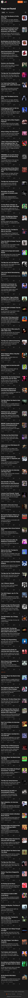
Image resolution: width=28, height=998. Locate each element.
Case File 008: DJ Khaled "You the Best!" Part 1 (10, 308)
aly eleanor (7, 693)
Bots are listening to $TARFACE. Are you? (10, 300)
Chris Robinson (8, 68)
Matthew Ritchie (8, 888)
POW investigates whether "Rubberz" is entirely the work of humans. (10, 773)
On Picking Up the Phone (8, 883)
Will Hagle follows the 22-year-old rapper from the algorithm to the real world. (10, 255)
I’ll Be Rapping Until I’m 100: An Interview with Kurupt (10, 109)
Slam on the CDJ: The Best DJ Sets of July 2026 (9, 230)
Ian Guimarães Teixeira (9, 717)
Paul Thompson (8, 36)
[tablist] (8, 12)
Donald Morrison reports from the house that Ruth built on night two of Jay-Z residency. (10, 565)
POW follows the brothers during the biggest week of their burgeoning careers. (9, 89)
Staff (5, 588)
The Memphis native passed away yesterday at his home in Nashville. (9, 794)
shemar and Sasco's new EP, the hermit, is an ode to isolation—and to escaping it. (10, 33)
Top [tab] (7, 12)
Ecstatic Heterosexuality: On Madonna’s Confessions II (9, 540)
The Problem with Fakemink (9, 952)
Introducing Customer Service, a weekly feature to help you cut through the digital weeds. (10, 854)
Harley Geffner (7, 345)
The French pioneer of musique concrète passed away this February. (10, 691)
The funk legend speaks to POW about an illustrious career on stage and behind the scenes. (10, 147)
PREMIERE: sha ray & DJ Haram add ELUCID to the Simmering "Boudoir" (9, 156)
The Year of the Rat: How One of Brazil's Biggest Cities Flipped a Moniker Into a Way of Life (10, 710)
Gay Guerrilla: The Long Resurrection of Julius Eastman (10, 482)
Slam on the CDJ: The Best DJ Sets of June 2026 (9, 550)
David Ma (8, 523)
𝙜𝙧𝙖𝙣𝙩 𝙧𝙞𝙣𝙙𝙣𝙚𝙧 (9, 775)
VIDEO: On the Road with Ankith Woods (10, 251)
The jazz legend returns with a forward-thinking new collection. (10, 474)
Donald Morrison (8, 267)
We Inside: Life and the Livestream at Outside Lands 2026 (9, 193)
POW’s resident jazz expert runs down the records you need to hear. (10, 65)
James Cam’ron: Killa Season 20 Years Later (10, 445)
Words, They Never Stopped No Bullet (10, 872)
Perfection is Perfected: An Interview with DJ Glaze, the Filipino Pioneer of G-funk (9, 285)
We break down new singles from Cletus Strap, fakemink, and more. (10, 265)
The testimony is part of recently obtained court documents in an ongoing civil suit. (10, 427)
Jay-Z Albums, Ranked (7, 583)
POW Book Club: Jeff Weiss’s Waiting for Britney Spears (9, 412)
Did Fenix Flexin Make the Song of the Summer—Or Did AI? (10, 769)
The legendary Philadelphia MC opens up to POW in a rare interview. (10, 392)
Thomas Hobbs (10, 114)
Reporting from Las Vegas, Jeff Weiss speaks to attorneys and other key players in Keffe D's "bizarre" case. (9, 174)
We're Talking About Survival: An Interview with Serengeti (10, 839)
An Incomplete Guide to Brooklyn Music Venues (10, 814)
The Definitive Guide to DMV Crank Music (9, 894)
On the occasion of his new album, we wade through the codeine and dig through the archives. (10, 381)
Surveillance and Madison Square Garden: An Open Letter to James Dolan (10, 964)
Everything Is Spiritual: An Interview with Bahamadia (8, 389)
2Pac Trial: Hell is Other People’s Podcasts (10, 120)
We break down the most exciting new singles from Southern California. (10, 343)
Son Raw (6, 611)
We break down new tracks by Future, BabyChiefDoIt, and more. (10, 642)
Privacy (12, 991)
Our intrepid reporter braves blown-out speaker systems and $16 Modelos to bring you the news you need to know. (10, 818)
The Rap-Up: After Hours (8, 862)
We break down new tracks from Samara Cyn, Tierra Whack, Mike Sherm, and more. (10, 783)
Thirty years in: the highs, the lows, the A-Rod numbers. (10, 620)
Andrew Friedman (10, 740)
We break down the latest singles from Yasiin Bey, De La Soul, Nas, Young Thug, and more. (10, 75)
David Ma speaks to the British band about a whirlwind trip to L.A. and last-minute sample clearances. (10, 831)
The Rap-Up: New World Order (9, 435)
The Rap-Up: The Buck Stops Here (10, 699)
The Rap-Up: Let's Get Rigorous (10, 262)
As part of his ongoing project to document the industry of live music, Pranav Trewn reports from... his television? (9, 197)
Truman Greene (7, 820)
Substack (8, 996)
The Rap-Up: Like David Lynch (9, 181)
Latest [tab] (3, 12)
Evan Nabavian (8, 509)
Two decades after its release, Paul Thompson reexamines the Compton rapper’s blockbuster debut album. (9, 55)
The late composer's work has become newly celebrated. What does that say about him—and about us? (10, 485)
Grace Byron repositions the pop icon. (10, 543)
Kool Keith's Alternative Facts (9, 505)
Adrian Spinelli (8, 499)
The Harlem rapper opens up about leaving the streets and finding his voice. (10, 321)
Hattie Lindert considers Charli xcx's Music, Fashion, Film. (9, 357)
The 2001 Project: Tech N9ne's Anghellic (9, 941)
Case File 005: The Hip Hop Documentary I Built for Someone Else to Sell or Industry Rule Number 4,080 (10, 630)
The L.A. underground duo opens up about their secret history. (9, 909)
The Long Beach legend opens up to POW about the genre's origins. (9, 289)
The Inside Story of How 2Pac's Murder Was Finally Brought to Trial (10, 169)
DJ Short (6, 278)
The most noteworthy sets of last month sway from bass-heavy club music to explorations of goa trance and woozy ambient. (10, 921)
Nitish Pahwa (7, 970)
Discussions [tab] (11, 12)
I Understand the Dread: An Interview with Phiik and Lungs (10, 650)
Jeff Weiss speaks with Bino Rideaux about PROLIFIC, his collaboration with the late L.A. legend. (10, 222)
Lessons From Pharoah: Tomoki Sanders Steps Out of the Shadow (10, 494)
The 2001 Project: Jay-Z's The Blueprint (9, 594)
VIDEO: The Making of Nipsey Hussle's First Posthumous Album (9, 218)
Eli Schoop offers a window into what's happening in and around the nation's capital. (10, 897)
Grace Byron (7, 544)
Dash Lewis (8, 323)
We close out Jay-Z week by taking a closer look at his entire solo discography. (9, 585)
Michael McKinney (8, 236)
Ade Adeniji (6, 292)
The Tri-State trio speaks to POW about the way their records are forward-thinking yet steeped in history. (10, 462)
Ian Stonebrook (9, 451)
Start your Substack (11, 994)
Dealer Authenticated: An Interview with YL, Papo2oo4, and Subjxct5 (10, 458)
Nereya (5, 667)
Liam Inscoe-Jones (8, 488)
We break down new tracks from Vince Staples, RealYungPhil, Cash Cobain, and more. (10, 864)
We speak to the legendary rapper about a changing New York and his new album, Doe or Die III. (10, 806)
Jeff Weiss (10, 22)
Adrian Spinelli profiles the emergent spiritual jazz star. (9, 497)
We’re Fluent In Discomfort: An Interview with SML (10, 662)
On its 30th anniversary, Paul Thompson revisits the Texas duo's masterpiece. (10, 333)
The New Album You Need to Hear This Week (10, 401)
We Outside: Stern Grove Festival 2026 (10, 529)
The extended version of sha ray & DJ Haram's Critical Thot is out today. (9, 160)
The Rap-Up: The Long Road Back (10, 73)
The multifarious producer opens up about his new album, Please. (9, 369)
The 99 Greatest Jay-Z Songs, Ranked (9, 617)
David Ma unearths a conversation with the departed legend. (10, 520)
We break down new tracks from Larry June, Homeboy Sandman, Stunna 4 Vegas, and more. (10, 575)
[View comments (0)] (8, 24)
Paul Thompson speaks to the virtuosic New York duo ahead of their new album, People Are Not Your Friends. (10, 653)
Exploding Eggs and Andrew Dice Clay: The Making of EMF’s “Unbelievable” (10, 827)
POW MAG (6, 224)
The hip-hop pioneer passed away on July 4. (10, 276)
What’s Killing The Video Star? (9, 131)
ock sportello (7, 302)
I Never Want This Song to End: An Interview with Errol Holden (10, 318)
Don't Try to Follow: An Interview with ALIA (10, 723)
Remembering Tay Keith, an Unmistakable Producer (9, 791)
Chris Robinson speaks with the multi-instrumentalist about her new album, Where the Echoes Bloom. (10, 726)
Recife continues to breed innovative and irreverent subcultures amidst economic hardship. (10, 714)
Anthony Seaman (8, 78)
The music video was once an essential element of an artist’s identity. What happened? (10, 134)
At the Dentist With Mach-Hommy (8, 976)
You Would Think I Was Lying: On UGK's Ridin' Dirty (10, 329)
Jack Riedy (7, 149)
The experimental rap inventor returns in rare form (10, 507)
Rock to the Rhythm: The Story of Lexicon (10, 906)
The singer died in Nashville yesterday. (10, 44)
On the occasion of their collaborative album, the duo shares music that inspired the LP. (10, 749)
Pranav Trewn (8, 199)
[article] (14, 20)
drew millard (9, 946)
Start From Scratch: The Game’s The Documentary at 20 (10, 52)
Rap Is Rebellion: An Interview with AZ (9, 803)
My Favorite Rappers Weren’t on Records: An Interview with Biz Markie (10, 516)
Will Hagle (7, 257)
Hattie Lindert (7, 360)
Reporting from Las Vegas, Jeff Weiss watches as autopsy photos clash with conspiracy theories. (10, 100)
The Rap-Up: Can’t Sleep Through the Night (10, 929)
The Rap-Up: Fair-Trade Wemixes (10, 573)
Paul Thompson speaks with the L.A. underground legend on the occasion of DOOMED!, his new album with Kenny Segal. (10, 208)
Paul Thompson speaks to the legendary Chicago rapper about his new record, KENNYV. (10, 843)
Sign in (25, 2)
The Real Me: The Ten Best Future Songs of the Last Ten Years (10, 377)
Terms (16, 991)
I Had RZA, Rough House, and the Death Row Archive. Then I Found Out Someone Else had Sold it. (10, 634)
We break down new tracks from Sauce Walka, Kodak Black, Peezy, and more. (10, 701)
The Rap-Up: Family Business (9, 780)
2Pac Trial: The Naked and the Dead (9, 97)
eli (7, 900)
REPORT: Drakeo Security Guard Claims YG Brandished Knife (10, 424)
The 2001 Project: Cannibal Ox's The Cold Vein (10, 734)
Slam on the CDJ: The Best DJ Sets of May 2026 (9, 917)
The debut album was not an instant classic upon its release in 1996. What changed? (10, 609)
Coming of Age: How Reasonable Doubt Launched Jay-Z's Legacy (10, 605)
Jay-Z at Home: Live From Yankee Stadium (10, 562)
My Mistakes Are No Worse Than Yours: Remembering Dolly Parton (10, 42)
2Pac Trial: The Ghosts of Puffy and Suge (10, 17)
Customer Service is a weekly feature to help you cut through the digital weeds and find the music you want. (10, 404)
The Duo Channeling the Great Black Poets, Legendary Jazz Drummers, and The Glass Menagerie (9, 29)
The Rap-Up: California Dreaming (10, 340)
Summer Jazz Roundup (7, 63)
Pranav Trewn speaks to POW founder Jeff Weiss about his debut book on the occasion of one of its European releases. (10, 416)
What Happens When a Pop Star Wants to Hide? (10, 354)
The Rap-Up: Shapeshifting (9, 639)
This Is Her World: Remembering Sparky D (10, 273)
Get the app (19, 994)
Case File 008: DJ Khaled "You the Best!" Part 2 (10, 242)
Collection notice (21, 991)
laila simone (7, 878)
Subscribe (20, 2)
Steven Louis (7, 186)
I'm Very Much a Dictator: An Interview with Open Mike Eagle (10, 205)
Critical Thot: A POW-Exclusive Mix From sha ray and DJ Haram (10, 746)
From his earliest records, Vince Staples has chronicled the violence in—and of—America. (10, 876)
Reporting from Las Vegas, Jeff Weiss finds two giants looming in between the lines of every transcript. (10, 20)
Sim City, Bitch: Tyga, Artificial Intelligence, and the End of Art (10, 298)
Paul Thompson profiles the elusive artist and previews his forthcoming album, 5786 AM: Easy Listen (10, 979)
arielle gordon (8, 46)
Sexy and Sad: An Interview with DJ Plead (10, 366)
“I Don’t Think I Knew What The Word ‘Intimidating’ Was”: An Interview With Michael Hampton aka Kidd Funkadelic (10, 143)
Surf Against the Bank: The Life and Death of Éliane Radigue (10, 688)
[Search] (25, 12)
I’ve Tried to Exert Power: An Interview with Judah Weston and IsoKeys (10, 84)
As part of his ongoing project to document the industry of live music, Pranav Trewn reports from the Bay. (9, 532)
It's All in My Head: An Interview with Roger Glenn (10, 470)
